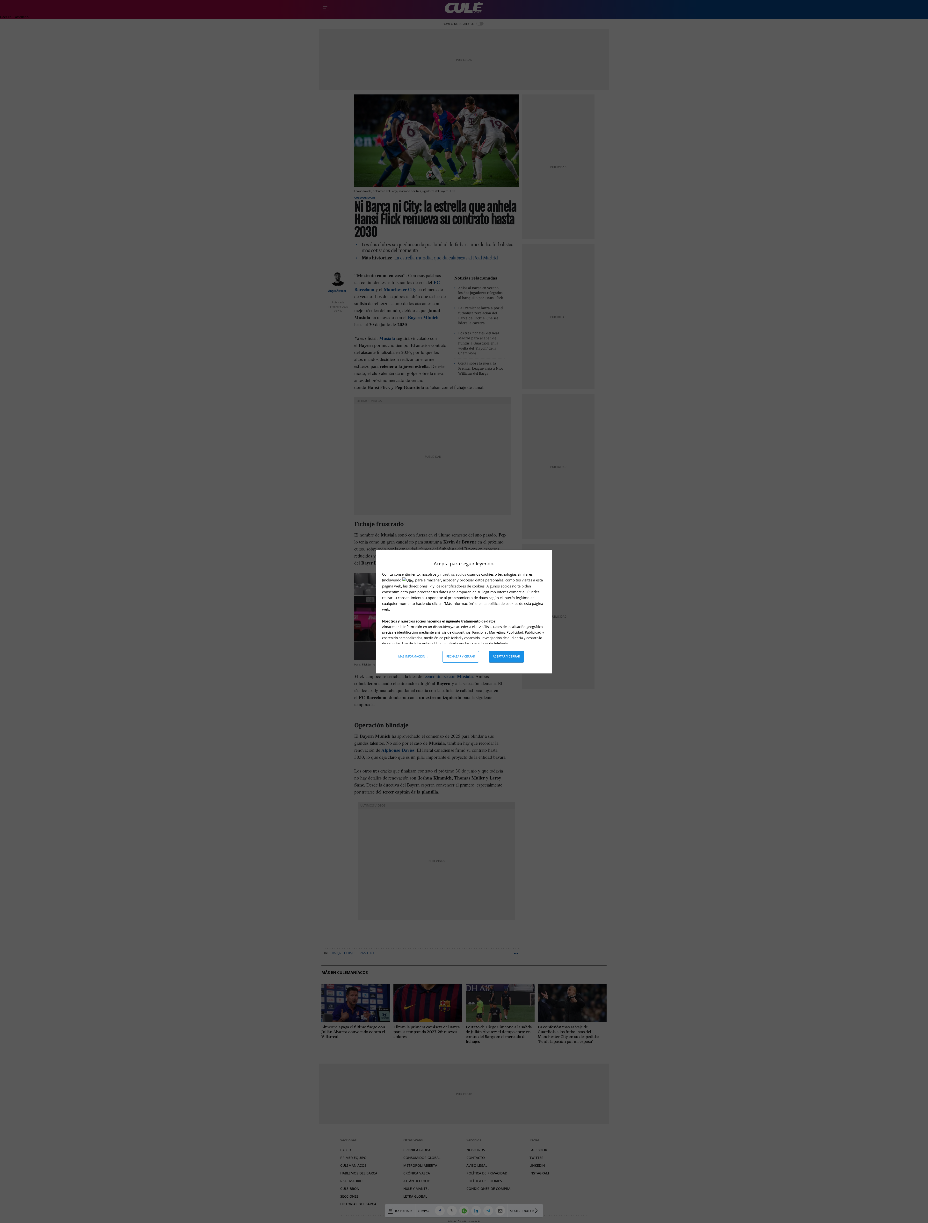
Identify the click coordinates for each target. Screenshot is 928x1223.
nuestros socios (453, 574)
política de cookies (503, 603)
